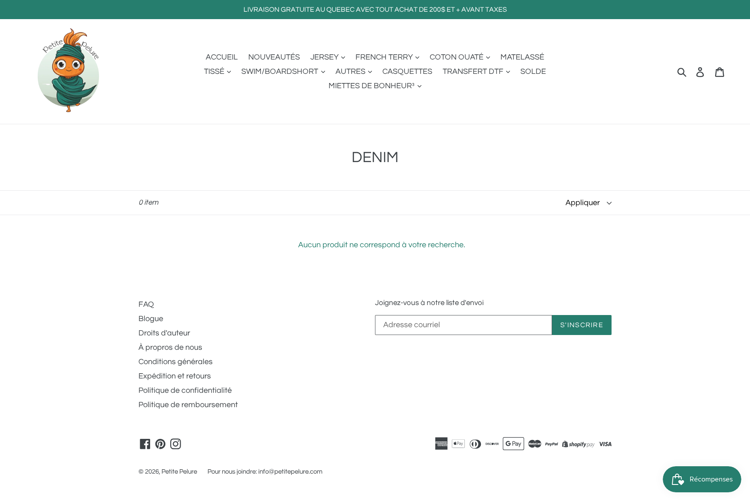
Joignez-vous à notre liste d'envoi (429, 303)
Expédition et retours (174, 376)
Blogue (150, 319)
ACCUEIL (222, 57)
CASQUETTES (407, 71)
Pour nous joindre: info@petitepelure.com (264, 471)
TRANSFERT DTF (474, 71)
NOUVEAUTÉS (274, 57)
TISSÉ (215, 71)
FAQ (146, 304)
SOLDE (533, 71)
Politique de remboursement (188, 405)
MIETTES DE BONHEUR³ (372, 86)
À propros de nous (170, 347)
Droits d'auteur (164, 333)
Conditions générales (175, 362)
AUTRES (351, 71)
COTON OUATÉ (457, 57)
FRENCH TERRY (384, 57)
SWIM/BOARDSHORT (280, 71)
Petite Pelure (179, 471)
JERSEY (325, 57)
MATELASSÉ (522, 57)
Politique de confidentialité (185, 390)
